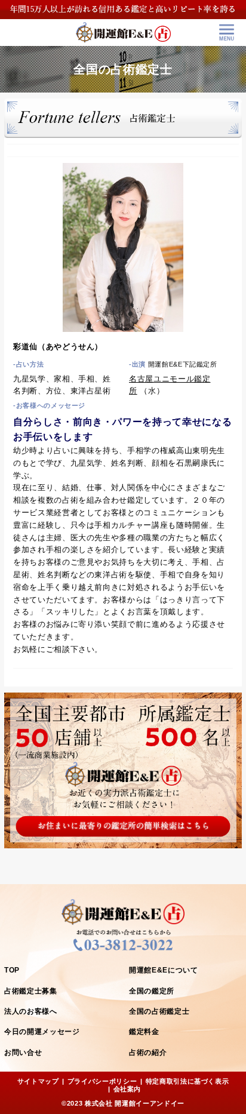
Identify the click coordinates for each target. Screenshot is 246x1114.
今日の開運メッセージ (42, 1031)
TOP (12, 970)
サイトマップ (38, 1081)
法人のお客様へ (30, 1011)
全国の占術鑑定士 (159, 1011)
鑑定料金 (144, 1031)
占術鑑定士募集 (30, 991)
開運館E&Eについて (163, 970)
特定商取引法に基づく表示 (187, 1081)
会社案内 (127, 1089)
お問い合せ (23, 1052)
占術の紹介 (148, 1052)
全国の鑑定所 (151, 991)
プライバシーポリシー (102, 1081)
